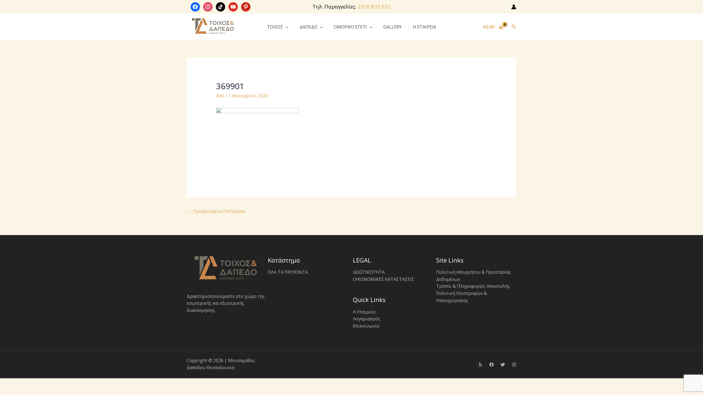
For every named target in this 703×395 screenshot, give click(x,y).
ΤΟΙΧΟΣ (275, 27)
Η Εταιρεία (364, 312)
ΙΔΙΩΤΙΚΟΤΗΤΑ (369, 272)
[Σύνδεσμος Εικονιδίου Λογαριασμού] (513, 6)
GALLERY (392, 27)
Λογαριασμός (366, 319)
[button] (286, 27)
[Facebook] (491, 364)
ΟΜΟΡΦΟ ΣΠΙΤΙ (350, 27)
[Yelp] (480, 364)
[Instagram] (514, 364)
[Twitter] (503, 364)
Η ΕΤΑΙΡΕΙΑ (424, 27)
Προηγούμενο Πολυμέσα (216, 211)
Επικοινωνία (366, 326)
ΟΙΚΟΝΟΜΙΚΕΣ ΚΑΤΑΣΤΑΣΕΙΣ (383, 279)
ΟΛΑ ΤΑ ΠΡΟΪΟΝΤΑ (288, 272)
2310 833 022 (374, 6)
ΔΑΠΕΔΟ (308, 27)
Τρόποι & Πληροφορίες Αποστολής (473, 286)
